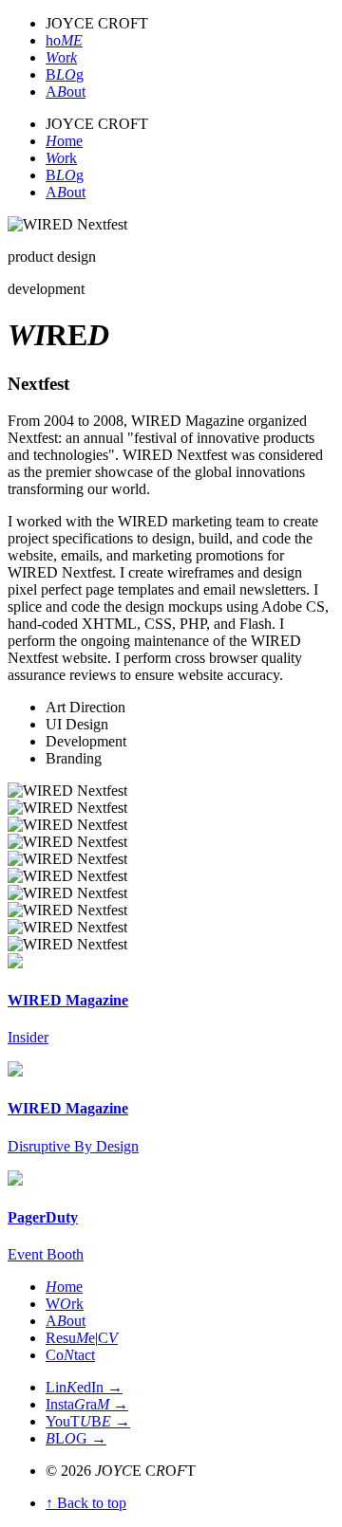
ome (64, 141)
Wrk (65, 1304)
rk (61, 158)
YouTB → (88, 1421)
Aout (66, 91)
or (61, 57)
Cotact (70, 1355)
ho (64, 40)
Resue (70, 1338)
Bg (65, 74)
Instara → (87, 1404)
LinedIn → (84, 1387)
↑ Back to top (86, 1503)
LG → (76, 1438)
